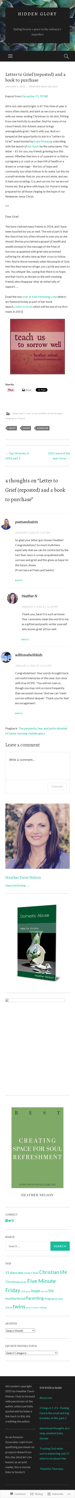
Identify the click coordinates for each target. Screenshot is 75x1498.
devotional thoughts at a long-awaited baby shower (55, 1433)
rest (60, 1298)
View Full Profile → (17, 885)
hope (26, 428)
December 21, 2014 (34, 96)
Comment (57, 786)
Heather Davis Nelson (43, 86)
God (23, 1291)
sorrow (42, 428)
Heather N (29, 596)
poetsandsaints (26, 522)
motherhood (15, 1298)
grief (12, 428)
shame (8, 1307)
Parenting (35, 1298)
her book (33, 146)
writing (42, 1307)
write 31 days (32, 1307)
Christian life (53, 1272)
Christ (35, 1272)
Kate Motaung (43, 141)
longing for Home (15, 418)
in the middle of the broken (47, 413)
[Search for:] (37, 1246)
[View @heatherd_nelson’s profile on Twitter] (9, 1220)
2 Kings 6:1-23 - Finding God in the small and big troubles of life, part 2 (54, 1413)
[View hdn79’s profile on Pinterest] (12, 1220)
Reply (19, 580)
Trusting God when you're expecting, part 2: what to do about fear (55, 1453)
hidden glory (37, 14)
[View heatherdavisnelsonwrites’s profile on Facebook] (6, 1220)
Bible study (24, 1272)
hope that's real (22, 413)
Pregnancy (50, 1298)
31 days (11, 1272)
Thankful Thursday (51, 1468)
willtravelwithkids (28, 655)
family (23, 1282)
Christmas (12, 1282)
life (51, 1291)
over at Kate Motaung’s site (39, 296)
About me (46, 1397)
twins (19, 1306)
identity (44, 1291)
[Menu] (10, 56)
